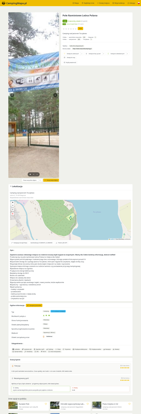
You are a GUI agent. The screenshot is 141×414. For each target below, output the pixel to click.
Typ (13, 312)
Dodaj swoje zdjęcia (52, 180)
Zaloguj (132, 3)
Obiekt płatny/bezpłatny (20, 325)
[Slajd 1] (30, 174)
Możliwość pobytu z (19, 316)
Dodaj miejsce (104, 3)
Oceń (80, 28)
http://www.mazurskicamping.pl (82, 48)
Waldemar (49, 336)
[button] (139, 3)
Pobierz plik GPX (62, 243)
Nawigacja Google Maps (20, 243)
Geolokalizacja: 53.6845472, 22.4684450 (41, 243)
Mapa (77, 3)
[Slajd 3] (37, 174)
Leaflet (112, 239)
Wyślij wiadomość (71, 62)
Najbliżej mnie (89, 3)
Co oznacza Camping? (59, 311)
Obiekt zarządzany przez (20, 337)
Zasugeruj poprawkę (35, 305)
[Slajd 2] (33, 174)
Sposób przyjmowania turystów (23, 329)
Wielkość (15, 333)
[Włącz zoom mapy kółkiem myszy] (12, 213)
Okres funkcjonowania (20, 320)
